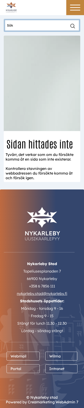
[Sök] (73, 25)
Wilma (55, 356)
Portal (15, 368)
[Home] (11, 7)
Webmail (18, 356)
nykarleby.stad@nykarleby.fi (42, 293)
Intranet (56, 368)
